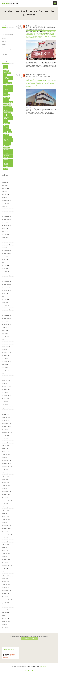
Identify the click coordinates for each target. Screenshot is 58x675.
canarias (6, 81)
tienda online (7, 143)
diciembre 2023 (6, 216)
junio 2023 (4, 231)
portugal (6, 134)
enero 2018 (4, 420)
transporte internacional (7, 152)
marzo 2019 (5, 377)
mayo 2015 (4, 510)
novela (9, 130)
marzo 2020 (5, 343)
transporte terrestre (6, 160)
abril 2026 (4, 191)
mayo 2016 (4, 476)
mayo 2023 (4, 234)
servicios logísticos (6, 140)
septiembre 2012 (6, 599)
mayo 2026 (4, 188)
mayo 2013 (4, 575)
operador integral (50, 34)
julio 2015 (4, 504)
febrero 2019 (5, 380)
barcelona (6, 70)
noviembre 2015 (6, 494)
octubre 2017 (5, 429)
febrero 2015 (5, 519)
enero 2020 (4, 349)
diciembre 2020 (6, 315)
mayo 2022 (4, 265)
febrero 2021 (5, 309)
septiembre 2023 (6, 225)
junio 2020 (4, 333)
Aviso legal (43, 666)
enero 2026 (4, 197)
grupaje (5, 106)
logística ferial (50, 33)
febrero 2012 (5, 621)
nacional (43, 34)
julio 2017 (4, 439)
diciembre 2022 (6, 250)
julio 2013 (4, 569)
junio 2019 (4, 367)
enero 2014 (4, 556)
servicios (28, 36)
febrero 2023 (5, 244)
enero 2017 (4, 457)
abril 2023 (4, 238)
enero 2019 (4, 383)
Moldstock (6, 125)
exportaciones (7, 104)
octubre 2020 (5, 321)
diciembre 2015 (6, 491)
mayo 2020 (4, 337)
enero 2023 (4, 247)
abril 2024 (4, 207)
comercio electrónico (7, 90)
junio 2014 (4, 541)
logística (9, 115)
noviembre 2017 (6, 426)
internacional (39, 33)
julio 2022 (4, 259)
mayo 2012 (4, 612)
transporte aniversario (44, 36)
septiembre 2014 (6, 534)
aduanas (6, 66)
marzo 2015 (5, 516)
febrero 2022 (5, 275)
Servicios (4, 33)
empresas (6, 100)
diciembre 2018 (6, 386)
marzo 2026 (5, 194)
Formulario (12, 654)
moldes (28, 34)
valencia (6, 168)
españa (10, 102)
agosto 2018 (5, 398)
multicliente (38, 83)
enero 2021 (4, 312)
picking (53, 83)
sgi (36, 85)
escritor (6, 102)
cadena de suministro (6, 78)
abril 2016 (4, 479)
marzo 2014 (5, 550)
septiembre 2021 (6, 290)
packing (49, 83)
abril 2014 (4, 547)
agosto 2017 (5, 435)
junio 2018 (4, 405)
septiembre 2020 (6, 324)
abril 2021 (4, 302)
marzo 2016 (5, 482)
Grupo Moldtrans (6, 109)
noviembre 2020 (6, 318)
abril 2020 (4, 340)
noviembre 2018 (6, 389)
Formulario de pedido (7, 34)
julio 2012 (4, 606)
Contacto (4, 44)
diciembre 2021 (6, 281)
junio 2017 (4, 442)
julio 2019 (4, 364)
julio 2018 (4, 401)
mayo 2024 (4, 203)
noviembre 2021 (6, 284)
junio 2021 (4, 296)
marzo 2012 (5, 618)
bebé (9, 72)
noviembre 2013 (6, 559)
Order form (4, 54)
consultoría (39, 80)
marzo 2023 (5, 241)
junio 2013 (4, 572)
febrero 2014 (5, 553)
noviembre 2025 (6, 200)
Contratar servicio (30, 639)
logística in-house (7, 118)
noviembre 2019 (6, 355)
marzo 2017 (5, 451)
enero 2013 (4, 587)
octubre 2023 (5, 222)
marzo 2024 (5, 210)
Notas (3, 47)
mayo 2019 (4, 371)
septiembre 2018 (6, 395)
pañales (10, 132)
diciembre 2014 (6, 525)
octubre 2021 (5, 287)
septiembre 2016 (6, 466)
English (3, 53)
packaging (44, 83)
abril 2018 (4, 411)
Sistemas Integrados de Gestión (44, 85)
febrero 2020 (5, 346)
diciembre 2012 (6, 590)
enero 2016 (4, 488)
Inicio (3, 29)
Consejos (4, 41)
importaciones (7, 112)
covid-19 (6, 93)
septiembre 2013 (6, 565)
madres (5, 121)
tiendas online (7, 145)
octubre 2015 (5, 497)
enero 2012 (4, 624)
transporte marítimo (6, 156)
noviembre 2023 (6, 219)
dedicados (45, 80)
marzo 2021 (5, 306)
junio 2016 (4, 473)
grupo (10, 106)
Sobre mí (4, 38)
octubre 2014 (5, 531)
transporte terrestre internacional (7, 165)
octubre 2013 (5, 562)
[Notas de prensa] (10, 3)
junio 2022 (4, 262)
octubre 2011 (5, 627)
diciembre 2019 (6, 352)
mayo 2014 (4, 544)
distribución (7, 95)
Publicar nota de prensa (8, 49)
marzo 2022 (5, 272)
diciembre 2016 (6, 460)
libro (5, 115)
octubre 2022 (5, 256)
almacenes (49, 31)
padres (5, 132)
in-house (33, 33)
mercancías (6, 123)
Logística (34, 31)
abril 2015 (4, 513)
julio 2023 (4, 228)
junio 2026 (4, 185)
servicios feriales (8, 137)
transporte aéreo (8, 149)
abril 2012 (4, 615)
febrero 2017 (5, 454)
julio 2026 (4, 182)
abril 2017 (4, 448)
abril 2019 (4, 374)
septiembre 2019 (6, 361)
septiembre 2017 (6, 432)
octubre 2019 (5, 358)
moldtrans (6, 127)
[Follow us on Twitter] (29, 671)
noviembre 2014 (6, 528)
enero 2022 (4, 278)
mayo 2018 (4, 408)
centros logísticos (6, 86)
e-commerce (7, 97)
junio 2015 (4, 507)
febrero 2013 (5, 584)
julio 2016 (4, 470)
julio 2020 (4, 330)
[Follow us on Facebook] (25, 671)
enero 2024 (4, 213)
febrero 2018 (5, 417)
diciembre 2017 (6, 423)
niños (5, 130)
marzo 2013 (5, 581)
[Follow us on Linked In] (32, 671)
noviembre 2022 (6, 253)
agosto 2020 (5, 327)
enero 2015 (4, 522)
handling (28, 82)
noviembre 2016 (6, 463)
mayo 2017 (4, 445)
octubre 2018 (5, 392)
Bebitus (5, 72)
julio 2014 (4, 538)
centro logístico (8, 83)
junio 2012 (4, 609)
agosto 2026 (5, 179)
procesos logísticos (30, 85)
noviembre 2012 (6, 593)
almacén (6, 68)
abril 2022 (4, 268)
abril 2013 (4, 578)
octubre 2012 (5, 596)
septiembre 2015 (6, 500)
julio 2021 (4, 293)
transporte (6, 147)
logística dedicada (44, 82)
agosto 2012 (5, 603)
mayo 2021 (4, 299)
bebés (5, 75)
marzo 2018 (5, 414)
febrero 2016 (5, 485)
